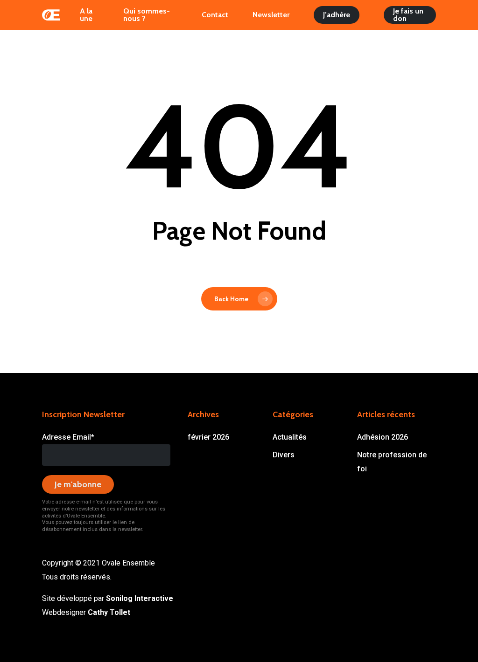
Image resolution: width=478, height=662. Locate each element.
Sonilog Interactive (139, 598)
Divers (284, 454)
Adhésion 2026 (382, 437)
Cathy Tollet (109, 612)
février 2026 (208, 437)
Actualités (290, 437)
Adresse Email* (68, 437)
